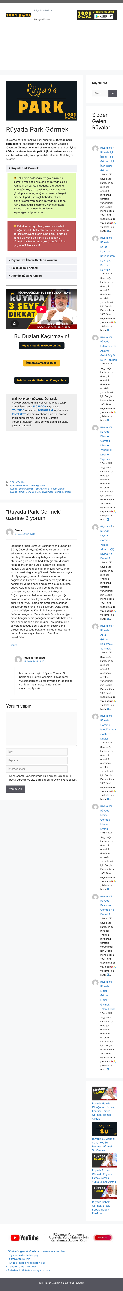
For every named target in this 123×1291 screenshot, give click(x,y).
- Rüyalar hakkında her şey (22, 1255)
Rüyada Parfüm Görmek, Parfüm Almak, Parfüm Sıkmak (37, 488)
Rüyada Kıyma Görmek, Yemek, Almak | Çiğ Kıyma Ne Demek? (107, 545)
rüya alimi (106, 147)
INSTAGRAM (45, 410)
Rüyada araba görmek (34, 485)
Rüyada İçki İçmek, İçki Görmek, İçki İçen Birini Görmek (107, 161)
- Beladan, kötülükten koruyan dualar (28, 1270)
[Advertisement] (61, 49)
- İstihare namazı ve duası (21, 1266)
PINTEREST (19, 414)
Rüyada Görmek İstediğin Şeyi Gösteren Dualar (108, 729)
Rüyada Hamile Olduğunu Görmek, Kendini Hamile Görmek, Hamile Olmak (103, 1111)
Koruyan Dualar (42, 19)
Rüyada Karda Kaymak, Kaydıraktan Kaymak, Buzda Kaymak (107, 256)
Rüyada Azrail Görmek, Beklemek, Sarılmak (106, 639)
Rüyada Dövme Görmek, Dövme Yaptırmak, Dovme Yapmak (106, 445)
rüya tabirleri (15, 485)
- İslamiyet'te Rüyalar (18, 1258)
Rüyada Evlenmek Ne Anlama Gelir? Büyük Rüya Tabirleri (108, 350)
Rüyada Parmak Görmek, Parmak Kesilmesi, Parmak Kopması (40, 492)
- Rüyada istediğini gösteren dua (25, 1262)
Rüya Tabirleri (41, 10)
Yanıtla (14, 645)
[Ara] (112, 93)
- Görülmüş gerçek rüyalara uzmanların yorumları (35, 1251)
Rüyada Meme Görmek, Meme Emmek (105, 819)
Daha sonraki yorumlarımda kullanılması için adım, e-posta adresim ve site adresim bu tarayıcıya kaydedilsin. (43, 777)
